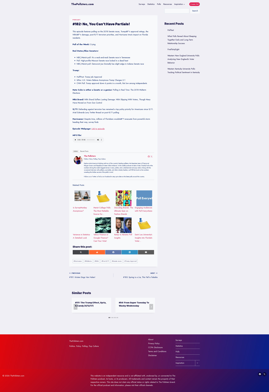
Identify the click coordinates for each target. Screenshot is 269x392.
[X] (264, 374)
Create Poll (194, 4)
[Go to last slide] (75, 307)
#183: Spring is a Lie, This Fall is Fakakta (140, 275)
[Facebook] (149, 156)
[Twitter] (151, 156)
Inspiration (180, 363)
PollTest (170, 30)
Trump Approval (130, 261)
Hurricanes (78, 261)
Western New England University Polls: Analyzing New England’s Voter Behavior (183, 59)
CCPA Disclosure (155, 347)
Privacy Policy (154, 343)
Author (76, 151)
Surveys (142, 4)
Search (195, 10)
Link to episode (98, 128)
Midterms (88, 261)
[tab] (109, 317)
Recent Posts (84, 151)
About (150, 339)
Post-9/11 (105, 261)
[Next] (151, 307)
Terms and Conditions (157, 351)
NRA (97, 261)
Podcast (76, 20)
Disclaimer (152, 355)
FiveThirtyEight (173, 49)
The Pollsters (90, 156)
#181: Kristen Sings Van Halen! (82, 275)
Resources (167, 4)
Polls (159, 4)
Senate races (117, 261)
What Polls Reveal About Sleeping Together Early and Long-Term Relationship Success (181, 40)
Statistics (151, 4)
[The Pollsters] (78, 160)
